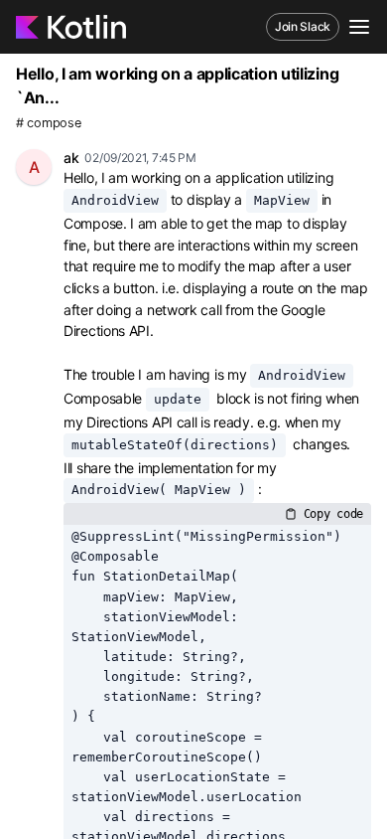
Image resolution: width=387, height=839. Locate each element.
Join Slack (302, 26)
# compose (48, 122)
